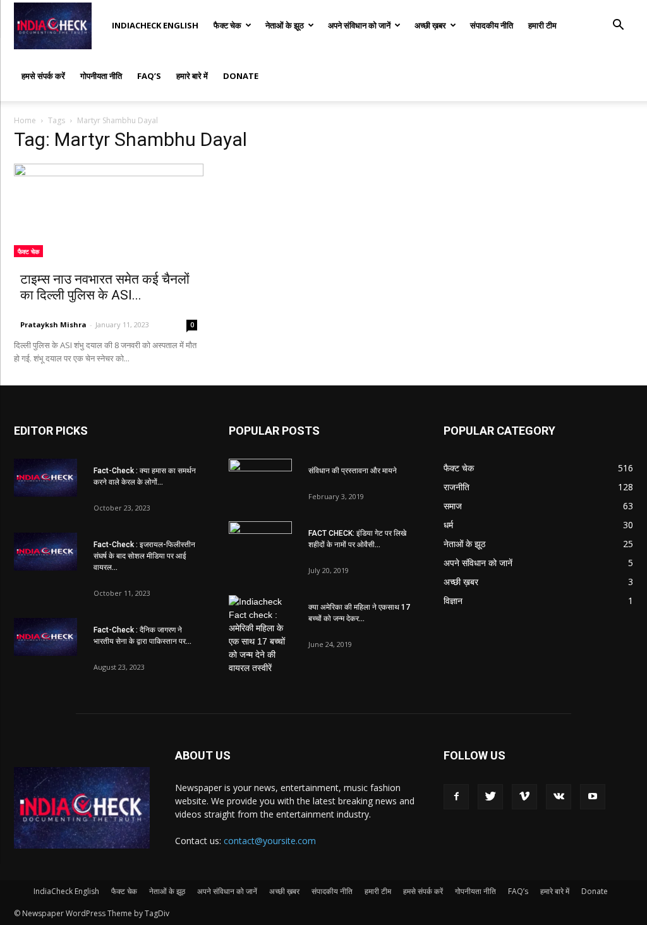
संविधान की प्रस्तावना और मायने (352, 470)
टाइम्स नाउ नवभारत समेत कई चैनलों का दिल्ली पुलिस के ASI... (105, 287)
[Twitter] (490, 796)
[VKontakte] (558, 796)
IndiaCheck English (155, 25)
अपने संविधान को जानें (359, 25)
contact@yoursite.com (270, 841)
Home (25, 120)
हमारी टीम (542, 25)
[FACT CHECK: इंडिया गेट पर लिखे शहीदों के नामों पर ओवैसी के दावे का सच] (260, 543)
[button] (618, 26)
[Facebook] (456, 796)
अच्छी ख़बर (430, 25)
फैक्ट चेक (227, 25)
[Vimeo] (524, 796)
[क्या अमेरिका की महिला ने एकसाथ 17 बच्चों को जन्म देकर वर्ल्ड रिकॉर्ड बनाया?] (260, 635)
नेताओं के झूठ (284, 25)
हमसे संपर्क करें (43, 76)
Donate (240, 76)
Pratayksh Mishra (53, 324)
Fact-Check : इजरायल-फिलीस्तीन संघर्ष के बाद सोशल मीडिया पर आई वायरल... (144, 556)
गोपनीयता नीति (101, 76)
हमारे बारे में (192, 76)
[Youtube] (592, 796)
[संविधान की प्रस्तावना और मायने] (260, 481)
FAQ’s (149, 76)
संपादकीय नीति (491, 25)
